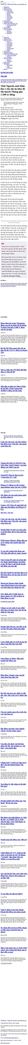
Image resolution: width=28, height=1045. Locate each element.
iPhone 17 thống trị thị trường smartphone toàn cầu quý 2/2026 (13, 486)
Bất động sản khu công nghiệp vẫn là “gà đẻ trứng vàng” (12, 730)
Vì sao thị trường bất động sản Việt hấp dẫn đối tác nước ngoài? (14, 552)
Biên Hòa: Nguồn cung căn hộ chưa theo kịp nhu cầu (12, 676)
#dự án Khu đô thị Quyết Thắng (13, 284)
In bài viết (20, 80)
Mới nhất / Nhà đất (7, 513)
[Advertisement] (14, 301)
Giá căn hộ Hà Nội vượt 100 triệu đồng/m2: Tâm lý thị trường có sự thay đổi (14, 876)
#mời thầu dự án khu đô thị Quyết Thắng (13, 285)
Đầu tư (8, 14)
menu (2, 1)
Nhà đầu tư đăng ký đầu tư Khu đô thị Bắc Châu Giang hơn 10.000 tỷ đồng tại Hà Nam (13, 388)
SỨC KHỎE (7, 27)
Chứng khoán (10, 12)
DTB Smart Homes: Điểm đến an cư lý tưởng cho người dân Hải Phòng (14, 542)
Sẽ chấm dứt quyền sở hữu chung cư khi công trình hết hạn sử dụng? (14, 930)
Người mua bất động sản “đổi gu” (14, 840)
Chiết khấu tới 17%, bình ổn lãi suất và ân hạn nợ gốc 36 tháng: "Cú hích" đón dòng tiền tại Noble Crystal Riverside (13, 856)
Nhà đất (9, 15)
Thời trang (9, 32)
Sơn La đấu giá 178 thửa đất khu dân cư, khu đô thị (14, 371)
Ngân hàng (9, 11)
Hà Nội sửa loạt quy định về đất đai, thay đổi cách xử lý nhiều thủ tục (14, 695)
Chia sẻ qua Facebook (6, 79)
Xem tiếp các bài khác (6, 963)
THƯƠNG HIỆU (8, 22)
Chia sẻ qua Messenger (17, 79)
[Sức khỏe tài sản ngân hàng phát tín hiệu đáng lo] (14, 491)
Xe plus (9, 19)
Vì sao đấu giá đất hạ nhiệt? (12, 894)
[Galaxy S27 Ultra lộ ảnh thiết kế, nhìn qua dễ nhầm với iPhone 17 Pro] (14, 502)
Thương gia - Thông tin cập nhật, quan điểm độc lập (13, 4)
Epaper (5, 69)
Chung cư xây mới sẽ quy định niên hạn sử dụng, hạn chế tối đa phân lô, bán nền (13, 610)
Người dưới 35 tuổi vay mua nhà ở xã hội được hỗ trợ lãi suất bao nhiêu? (13, 532)
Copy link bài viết (10, 82)
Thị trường (9, 16)
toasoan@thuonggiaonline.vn (11, 1037)
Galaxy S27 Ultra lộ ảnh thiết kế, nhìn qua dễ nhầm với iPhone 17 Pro (14, 507)
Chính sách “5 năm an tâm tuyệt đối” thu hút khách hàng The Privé (13, 765)
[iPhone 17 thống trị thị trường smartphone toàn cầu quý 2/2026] (14, 482)
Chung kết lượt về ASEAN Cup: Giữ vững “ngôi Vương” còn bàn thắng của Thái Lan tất (13, 465)
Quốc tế (9, 26)
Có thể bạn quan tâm (7, 601)
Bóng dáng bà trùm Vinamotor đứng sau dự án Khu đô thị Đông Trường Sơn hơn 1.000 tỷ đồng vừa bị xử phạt (13, 326)
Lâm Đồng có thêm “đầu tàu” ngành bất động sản (12, 659)
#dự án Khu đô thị (5, 283)
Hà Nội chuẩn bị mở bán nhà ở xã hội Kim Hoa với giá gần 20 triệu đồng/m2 (14, 575)
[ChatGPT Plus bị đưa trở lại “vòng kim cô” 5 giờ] (14, 471)
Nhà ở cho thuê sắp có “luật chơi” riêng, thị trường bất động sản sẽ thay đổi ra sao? (14, 950)
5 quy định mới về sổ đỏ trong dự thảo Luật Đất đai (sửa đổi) (14, 643)
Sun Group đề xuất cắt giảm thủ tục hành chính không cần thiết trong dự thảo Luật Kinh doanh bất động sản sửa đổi (13, 563)
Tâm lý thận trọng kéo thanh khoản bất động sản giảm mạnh (13, 911)
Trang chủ (6, 7)
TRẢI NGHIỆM (8, 29)
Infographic (10, 65)
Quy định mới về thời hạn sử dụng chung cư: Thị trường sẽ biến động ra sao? (12, 596)
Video (8, 66)
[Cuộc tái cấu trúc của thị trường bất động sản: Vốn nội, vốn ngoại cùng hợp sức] (14, 438)
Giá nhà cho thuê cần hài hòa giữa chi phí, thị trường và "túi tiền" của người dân (13, 746)
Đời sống (9, 33)
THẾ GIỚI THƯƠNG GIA (11, 23)
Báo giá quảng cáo (5, 1043)
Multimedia (6, 63)
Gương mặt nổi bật (11, 25)
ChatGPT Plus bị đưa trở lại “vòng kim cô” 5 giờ (12, 476)
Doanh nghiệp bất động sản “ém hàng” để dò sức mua (13, 802)
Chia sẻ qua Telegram (12, 80)
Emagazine (9, 68)
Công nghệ (9, 18)
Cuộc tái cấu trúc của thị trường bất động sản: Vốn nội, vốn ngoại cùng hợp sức (14, 444)
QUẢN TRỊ (7, 20)
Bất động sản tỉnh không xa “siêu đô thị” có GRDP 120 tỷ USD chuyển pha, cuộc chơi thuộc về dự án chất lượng (14, 820)
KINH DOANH (8, 9)
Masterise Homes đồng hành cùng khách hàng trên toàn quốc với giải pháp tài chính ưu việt (13, 585)
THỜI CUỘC (7, 8)
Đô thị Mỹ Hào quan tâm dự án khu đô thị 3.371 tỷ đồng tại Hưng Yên (14, 350)
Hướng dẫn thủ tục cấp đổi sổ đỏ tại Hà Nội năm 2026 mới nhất (13, 628)
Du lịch (8, 30)
